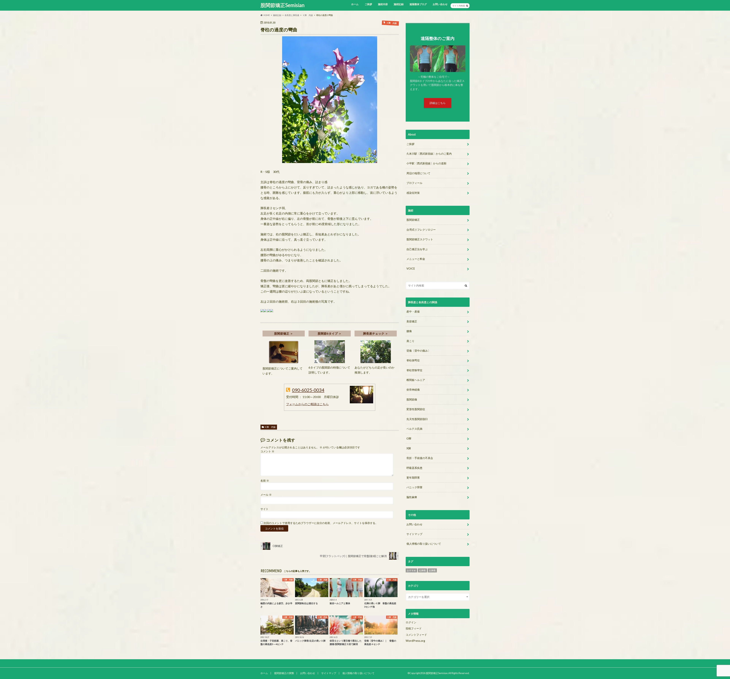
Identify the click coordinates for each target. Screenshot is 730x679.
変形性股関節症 (415, 409)
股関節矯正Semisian (282, 5)
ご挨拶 (368, 4)
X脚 (408, 448)
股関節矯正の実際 (284, 673)
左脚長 (432, 570)
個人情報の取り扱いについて (423, 543)
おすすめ (411, 570)
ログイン (411, 622)
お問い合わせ (440, 4)
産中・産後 (413, 311)
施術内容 (383, 4)
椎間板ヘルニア (415, 379)
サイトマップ (414, 534)
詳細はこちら (438, 102)
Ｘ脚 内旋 (270, 427)
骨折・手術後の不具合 (419, 458)
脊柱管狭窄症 (414, 370)
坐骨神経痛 (413, 389)
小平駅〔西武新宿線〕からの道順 (426, 163)
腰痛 (409, 331)
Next (456, 51)
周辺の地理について (418, 173)
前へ (442, 51)
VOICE (410, 268)
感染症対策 (413, 192)
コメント (267, 451)
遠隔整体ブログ (418, 4)
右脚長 (422, 570)
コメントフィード (416, 634)
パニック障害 (414, 487)
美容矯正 (411, 321)
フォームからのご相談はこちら (307, 404)
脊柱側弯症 (413, 360)
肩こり (410, 341)
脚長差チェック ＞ (375, 333)
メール (266, 494)
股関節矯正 (413, 219)
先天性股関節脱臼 (417, 419)
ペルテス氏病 (414, 428)
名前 (264, 480)
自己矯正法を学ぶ (417, 249)
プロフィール (414, 182)
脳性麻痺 (411, 497)
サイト (264, 508)
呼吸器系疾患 (414, 467)
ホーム (355, 4)
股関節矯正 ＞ (283, 333)
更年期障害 (413, 477)
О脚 (408, 438)
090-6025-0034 (308, 390)
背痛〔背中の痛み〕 (418, 350)
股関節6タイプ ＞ (330, 333)
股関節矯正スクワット (419, 239)
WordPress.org (415, 640)
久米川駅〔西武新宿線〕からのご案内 (429, 153)
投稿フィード (414, 628)
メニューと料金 (415, 258)
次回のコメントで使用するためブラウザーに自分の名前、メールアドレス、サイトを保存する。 (320, 523)
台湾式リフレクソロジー (421, 229)
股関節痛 (411, 399)
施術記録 (399, 4)
